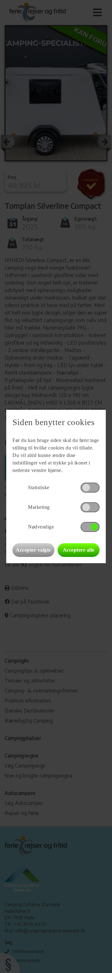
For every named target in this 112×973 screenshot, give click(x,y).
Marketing (39, 507)
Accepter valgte (33, 550)
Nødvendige (41, 526)
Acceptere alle (79, 550)
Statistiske (38, 487)
